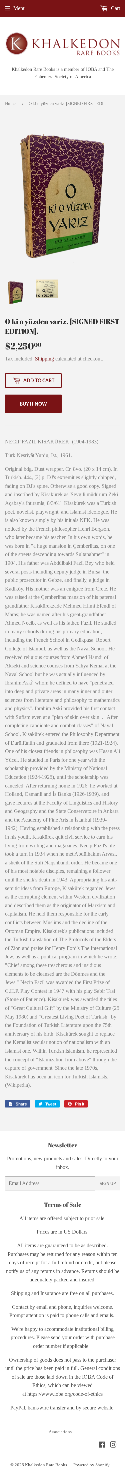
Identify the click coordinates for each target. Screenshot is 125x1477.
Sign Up (108, 1183)
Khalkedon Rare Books (46, 1464)
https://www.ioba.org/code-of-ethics (65, 1394)
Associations (60, 1431)
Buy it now (33, 404)
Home (10, 103)
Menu (19, 8)
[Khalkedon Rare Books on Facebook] (101, 1445)
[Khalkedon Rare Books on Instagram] (113, 1445)
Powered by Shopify (91, 1464)
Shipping (44, 358)
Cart (115, 8)
